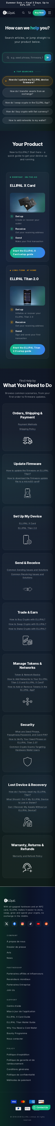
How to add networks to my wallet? (27, 120)
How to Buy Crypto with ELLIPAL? (27, 619)
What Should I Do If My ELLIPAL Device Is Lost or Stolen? (27, 801)
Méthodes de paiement (19, 1080)
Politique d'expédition (18, 1054)
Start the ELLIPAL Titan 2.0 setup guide (26, 349)
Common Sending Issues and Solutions (27, 570)
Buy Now (39, 12)
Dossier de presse (16, 947)
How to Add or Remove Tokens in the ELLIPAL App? (27, 688)
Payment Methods (27, 424)
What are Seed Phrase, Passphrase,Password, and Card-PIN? (27, 733)
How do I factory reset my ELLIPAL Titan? (27, 793)
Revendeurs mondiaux (18, 979)
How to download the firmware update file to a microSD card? (27, 480)
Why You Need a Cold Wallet (22, 1028)
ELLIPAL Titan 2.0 (27, 528)
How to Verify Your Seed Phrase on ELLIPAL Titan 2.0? (27, 741)
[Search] (47, 57)
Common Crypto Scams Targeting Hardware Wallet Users (27, 748)
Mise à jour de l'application (21, 1011)
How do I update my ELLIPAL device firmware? (29, 81)
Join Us (11, 990)
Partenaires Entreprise (18, 984)
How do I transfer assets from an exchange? (27, 92)
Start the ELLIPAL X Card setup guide (24, 252)
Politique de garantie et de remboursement (21, 1062)
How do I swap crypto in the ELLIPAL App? (27, 102)
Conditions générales (18, 1069)
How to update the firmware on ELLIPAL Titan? (27, 472)
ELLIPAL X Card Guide (18, 1017)
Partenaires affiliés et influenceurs (25, 973)
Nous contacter (15, 1039)
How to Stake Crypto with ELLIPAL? (27, 629)
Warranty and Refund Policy (27, 856)
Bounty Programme (17, 1033)
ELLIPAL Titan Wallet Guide (21, 1022)
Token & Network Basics (27, 674)
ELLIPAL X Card (27, 523)
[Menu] (49, 13)
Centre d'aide (14, 1006)
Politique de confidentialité (21, 1074)
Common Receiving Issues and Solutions (27, 576)
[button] (23, 12)
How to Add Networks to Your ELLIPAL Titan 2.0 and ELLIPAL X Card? (27, 681)
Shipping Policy (27, 429)
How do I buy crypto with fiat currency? (27, 111)
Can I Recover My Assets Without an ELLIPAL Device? (27, 808)
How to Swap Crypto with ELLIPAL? (27, 624)
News (10, 958)
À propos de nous (16, 941)
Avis (9, 952)
